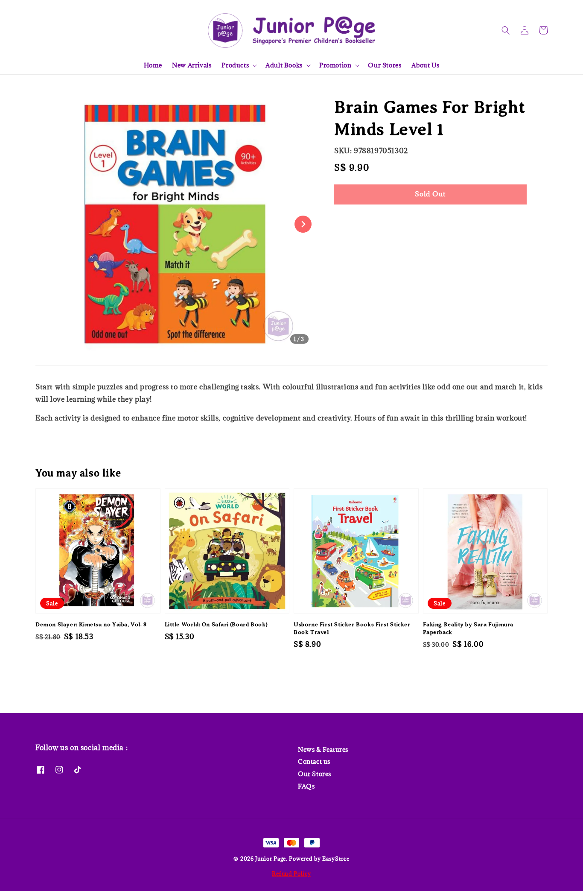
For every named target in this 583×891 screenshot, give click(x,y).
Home (153, 65)
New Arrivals (191, 65)
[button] (505, 30)
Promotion (335, 65)
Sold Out (430, 194)
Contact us (314, 761)
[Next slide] (303, 224)
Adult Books (284, 65)
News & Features (323, 750)
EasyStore (335, 858)
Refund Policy (291, 873)
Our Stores (384, 65)
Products (235, 65)
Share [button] (355, 220)
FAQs (306, 786)
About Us (425, 65)
